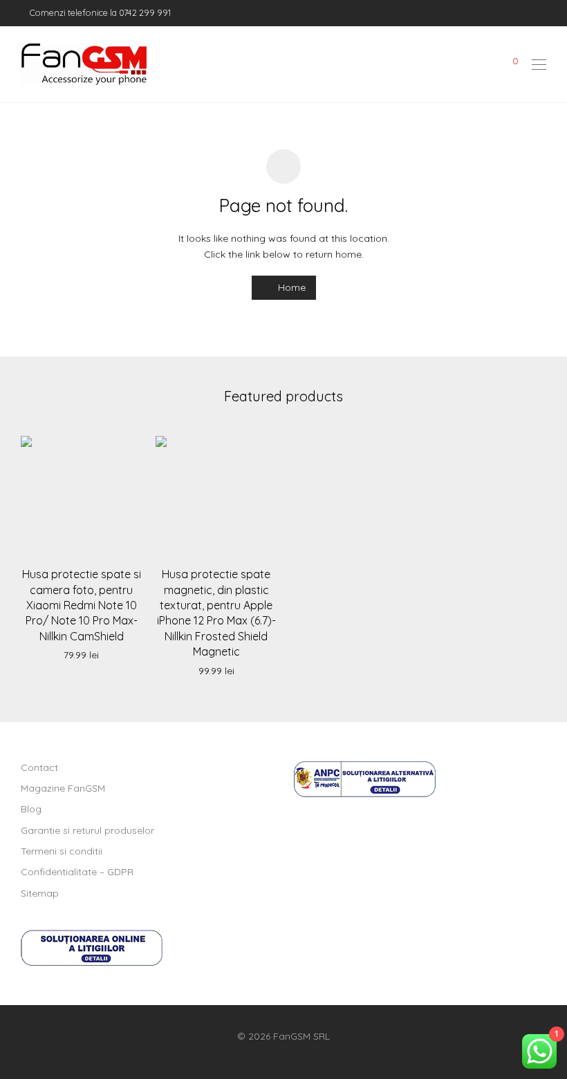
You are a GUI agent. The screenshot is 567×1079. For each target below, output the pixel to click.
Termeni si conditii (61, 851)
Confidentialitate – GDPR (77, 872)
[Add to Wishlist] (124, 451)
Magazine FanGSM (63, 788)
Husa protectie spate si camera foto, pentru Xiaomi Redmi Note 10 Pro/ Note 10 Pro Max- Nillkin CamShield (81, 605)
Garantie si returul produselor (87, 830)
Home (290, 287)
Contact (39, 767)
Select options (81, 655)
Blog (31, 809)
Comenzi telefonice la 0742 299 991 (99, 12)
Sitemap (40, 893)
